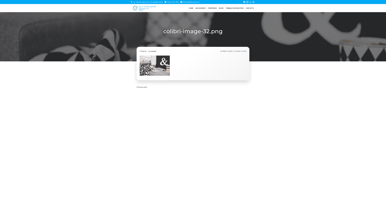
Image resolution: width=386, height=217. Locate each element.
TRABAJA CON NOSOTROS (235, 8)
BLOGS (221, 8)
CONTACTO (250, 8)
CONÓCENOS (212, 8)
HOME (191, 8)
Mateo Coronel (227, 51)
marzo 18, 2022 (241, 51)
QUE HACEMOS (200, 8)
